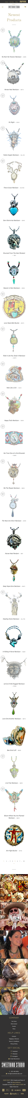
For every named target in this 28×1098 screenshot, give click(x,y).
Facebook (15, 1051)
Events (14, 1026)
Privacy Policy (14, 1044)
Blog (17, 2)
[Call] (10, 1071)
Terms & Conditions (14, 1041)
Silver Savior (14, 1024)
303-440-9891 (15, 1071)
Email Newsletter (15, 1059)
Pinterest (14, 1054)
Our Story (12, 2)
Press (14, 1029)
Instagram (15, 1056)
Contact (13, 4)
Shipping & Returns (14, 1039)
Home (6, 2)
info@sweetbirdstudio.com (15, 1073)
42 (24, 861)
